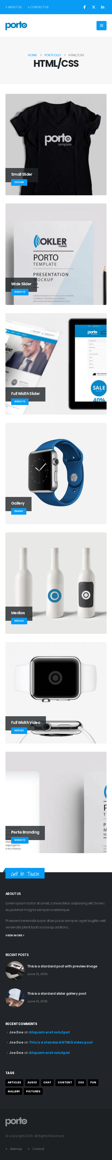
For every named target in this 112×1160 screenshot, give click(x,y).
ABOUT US (15, 7)
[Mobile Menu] (102, 25)
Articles (14, 1082)
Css (81, 1082)
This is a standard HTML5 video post (61, 1042)
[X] (93, 7)
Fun (93, 1082)
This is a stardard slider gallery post (56, 993)
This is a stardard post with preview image (62, 966)
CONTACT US (39, 7)
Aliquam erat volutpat (49, 1032)
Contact (38, 1149)
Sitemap (16, 1149)
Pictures (33, 1091)
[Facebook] (84, 7)
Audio (32, 1082)
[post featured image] (14, 970)
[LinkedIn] (102, 7)
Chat (47, 1082)
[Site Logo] (16, 25)
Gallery (14, 1091)
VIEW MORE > (14, 935)
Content (65, 1082)
